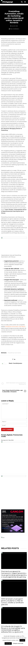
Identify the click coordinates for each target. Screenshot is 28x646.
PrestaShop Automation (14, 352)
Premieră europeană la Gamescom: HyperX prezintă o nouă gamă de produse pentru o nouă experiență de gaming (14, 574)
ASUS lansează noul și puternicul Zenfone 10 (16, 383)
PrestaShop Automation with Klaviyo (15, 326)
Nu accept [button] (8, 643)
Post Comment (7, 429)
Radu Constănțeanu (14, 28)
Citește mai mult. (18, 643)
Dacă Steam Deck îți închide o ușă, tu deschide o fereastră (12, 391)
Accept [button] (22, 640)
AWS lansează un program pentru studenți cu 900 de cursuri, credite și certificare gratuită (12, 602)
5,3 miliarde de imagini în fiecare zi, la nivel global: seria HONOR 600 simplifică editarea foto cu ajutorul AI (13, 629)
